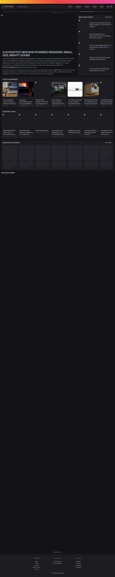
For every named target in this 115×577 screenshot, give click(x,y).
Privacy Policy (37, 567)
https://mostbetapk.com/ (11, 67)
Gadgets (78, 6)
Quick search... (23, 6)
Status (36, 569)
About (36, 561)
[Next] (109, 47)
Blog (101, 6)
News (94, 6)
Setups (87, 6)
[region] (95, 47)
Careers (36, 565)
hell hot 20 (57, 70)
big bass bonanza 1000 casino (87, 11)
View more (108, 17)
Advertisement (57, 561)
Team (36, 563)
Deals (70, 6)
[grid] (57, 362)
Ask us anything (57, 563)
